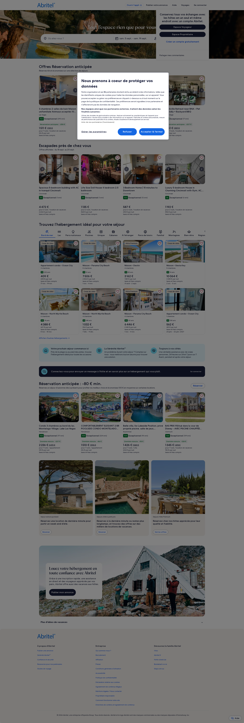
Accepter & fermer (152, 131)
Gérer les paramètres (93, 131)
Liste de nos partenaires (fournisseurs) (97, 122)
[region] (123, 106)
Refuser (127, 131)
